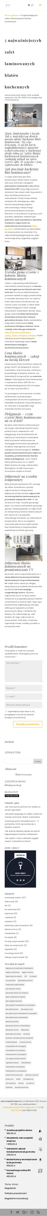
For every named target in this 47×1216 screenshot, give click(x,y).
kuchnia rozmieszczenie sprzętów (19, 1038)
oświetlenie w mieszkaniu (16, 1071)
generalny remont (25, 980)
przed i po (10, 1079)
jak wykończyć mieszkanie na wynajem (21, 1013)
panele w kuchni (31, 1075)
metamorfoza (25, 1042)
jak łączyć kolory (12, 1021)
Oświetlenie (10, 933)
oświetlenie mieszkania (15, 1067)
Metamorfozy (11, 929)
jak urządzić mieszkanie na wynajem (20, 1005)
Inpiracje (9, 913)
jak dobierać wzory (13, 989)
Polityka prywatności (16, 1193)
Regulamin (10, 1188)
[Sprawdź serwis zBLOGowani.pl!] (24, 774)
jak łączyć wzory (12, 1030)
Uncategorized (35, 97)
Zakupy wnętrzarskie (14, 957)
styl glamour (28, 1079)
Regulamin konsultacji (16, 1198)
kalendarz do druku (13, 1034)
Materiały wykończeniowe (17, 925)
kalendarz (25, 1030)
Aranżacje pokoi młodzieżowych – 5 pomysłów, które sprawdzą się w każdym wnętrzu (22, 824)
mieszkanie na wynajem (15, 1050)
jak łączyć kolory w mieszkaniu (18, 1026)
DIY (6, 905)
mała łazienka (11, 1042)
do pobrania (10, 980)
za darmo (30, 1083)
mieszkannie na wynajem (16, 1054)
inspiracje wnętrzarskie (15, 985)
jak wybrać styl (27, 1009)
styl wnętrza (11, 1083)
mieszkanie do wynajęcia (16, 1046)
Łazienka (9, 921)
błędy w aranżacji (12, 972)
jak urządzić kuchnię (14, 1001)
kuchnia (27, 1034)
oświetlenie (26, 1063)
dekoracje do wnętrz (14, 976)
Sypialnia (9, 949)
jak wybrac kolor (12, 1009)
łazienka (9, 1087)
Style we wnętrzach (14, 945)
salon (18, 1079)
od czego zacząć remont (16, 1058)
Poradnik (9, 937)
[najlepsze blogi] (13, 785)
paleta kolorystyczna (14, 1075)
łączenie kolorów (21, 1087)
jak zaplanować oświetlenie (17, 1017)
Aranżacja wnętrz (13, 897)
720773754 (15, 1110)
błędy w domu (27, 972)
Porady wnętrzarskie (14, 941)
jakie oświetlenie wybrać (15, 997)
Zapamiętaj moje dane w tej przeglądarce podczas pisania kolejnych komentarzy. (19, 714)
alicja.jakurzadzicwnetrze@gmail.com (21, 1107)
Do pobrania (11, 909)
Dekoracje (9, 901)
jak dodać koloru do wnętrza (17, 993)
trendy (21, 1083)
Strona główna (12, 15)
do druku (33, 976)
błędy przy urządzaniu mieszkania (19, 968)
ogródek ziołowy (12, 1063)
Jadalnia (9, 917)
